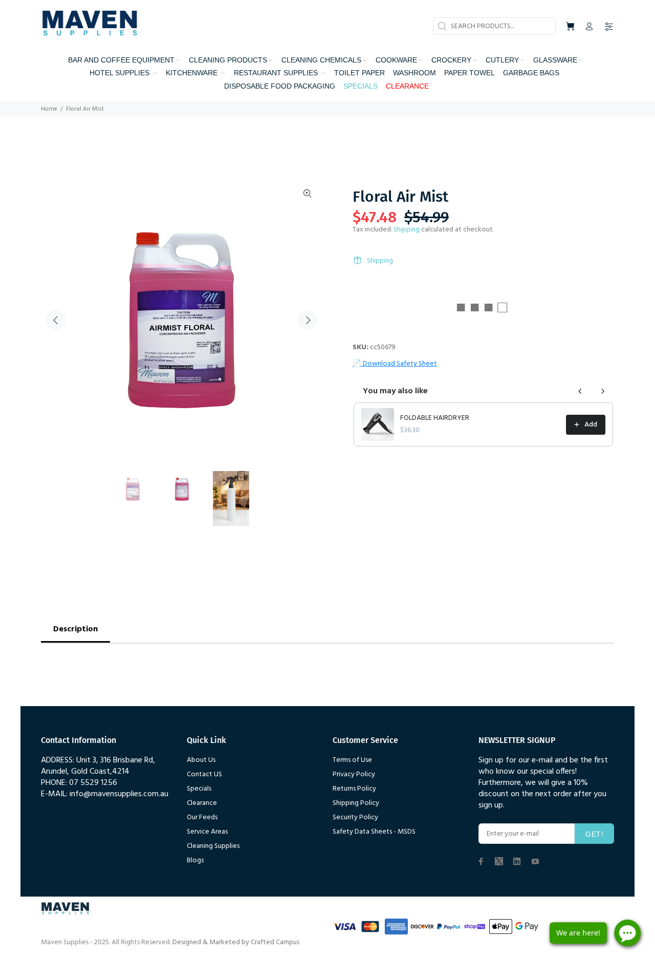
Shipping (407, 230)
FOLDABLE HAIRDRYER (434, 418)
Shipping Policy (356, 803)
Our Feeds (202, 817)
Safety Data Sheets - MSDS (374, 832)
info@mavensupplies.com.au (119, 794)
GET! (594, 834)
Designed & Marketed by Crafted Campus (235, 942)
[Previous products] (580, 391)
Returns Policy (354, 789)
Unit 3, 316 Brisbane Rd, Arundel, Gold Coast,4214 (98, 766)
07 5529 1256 (93, 783)
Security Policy (355, 817)
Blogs (195, 860)
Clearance (202, 803)
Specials (199, 789)
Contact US (204, 774)
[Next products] (603, 391)
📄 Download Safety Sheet (395, 364)
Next (307, 320)
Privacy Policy (354, 774)
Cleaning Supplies (213, 846)
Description (75, 629)
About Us (201, 760)
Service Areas (207, 832)
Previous (56, 320)
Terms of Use (352, 760)
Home (49, 109)
